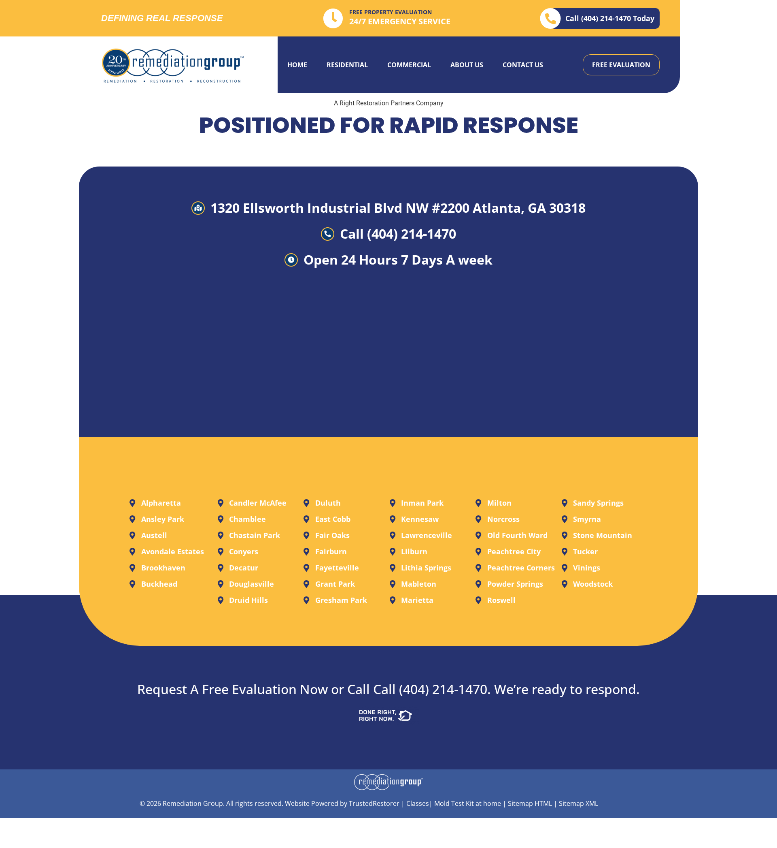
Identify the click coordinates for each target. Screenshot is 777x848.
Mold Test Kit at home (467, 803)
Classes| (419, 803)
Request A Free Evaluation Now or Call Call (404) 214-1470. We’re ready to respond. (388, 689)
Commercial (409, 64)
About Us (466, 64)
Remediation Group (193, 803)
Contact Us (523, 64)
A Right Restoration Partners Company (389, 103)
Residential (347, 64)
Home (297, 64)
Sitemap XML (578, 803)
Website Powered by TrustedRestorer (342, 803)
